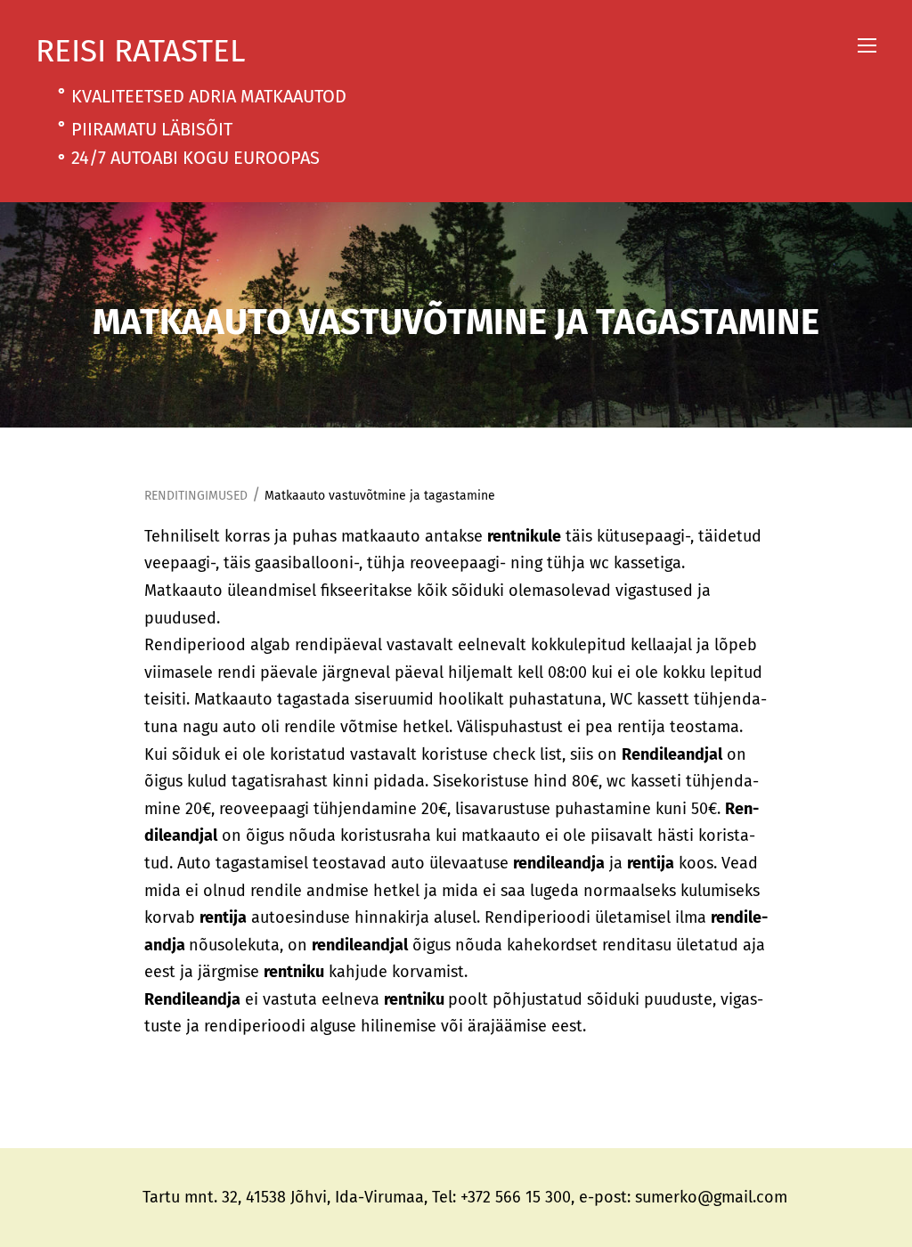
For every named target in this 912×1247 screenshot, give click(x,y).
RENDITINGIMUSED (196, 495)
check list (527, 754)
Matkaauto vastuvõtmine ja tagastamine (380, 495)
